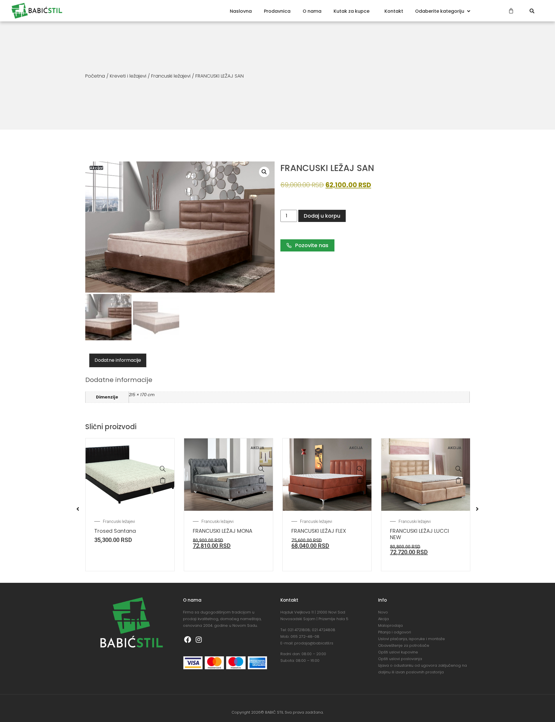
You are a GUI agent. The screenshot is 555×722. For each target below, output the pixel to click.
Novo (383, 612)
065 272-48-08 (305, 636)
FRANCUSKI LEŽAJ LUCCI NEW (419, 534)
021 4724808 (323, 630)
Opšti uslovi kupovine (398, 652)
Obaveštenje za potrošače (403, 645)
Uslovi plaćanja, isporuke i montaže (411, 639)
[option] (130, 504)
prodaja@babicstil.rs (313, 643)
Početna (95, 76)
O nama (312, 11)
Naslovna (241, 11)
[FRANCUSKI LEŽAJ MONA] (261, 468)
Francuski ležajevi (170, 76)
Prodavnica (277, 11)
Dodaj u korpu (322, 215)
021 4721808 (299, 630)
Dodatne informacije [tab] (118, 360)
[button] (532, 11)
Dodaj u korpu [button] (162, 480)
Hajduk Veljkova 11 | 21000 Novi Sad (312, 612)
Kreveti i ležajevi (128, 76)
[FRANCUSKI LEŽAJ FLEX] (360, 468)
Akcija (383, 619)
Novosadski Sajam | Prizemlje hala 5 (314, 619)
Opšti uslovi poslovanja (400, 659)
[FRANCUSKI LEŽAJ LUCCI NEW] (458, 468)
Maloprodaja (390, 625)
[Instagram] (199, 639)
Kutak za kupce (351, 11)
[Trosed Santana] (162, 468)
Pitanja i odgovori (394, 632)
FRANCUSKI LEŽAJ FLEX (318, 530)
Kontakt (393, 11)
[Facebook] (188, 639)
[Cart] (511, 10)
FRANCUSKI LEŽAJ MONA (222, 530)
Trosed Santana (115, 530)
